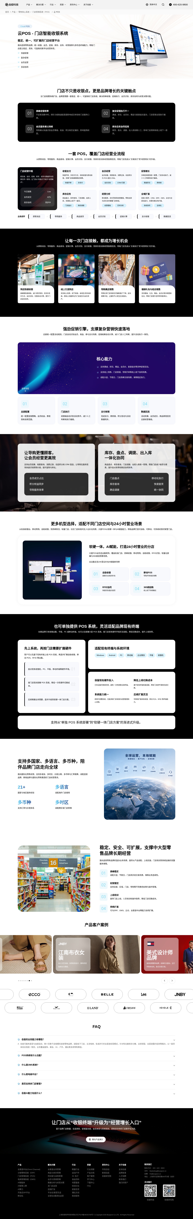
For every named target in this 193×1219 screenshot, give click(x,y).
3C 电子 (75, 1176)
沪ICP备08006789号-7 (86, 1215)
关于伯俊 (87, 5)
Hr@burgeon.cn (155, 1174)
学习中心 (90, 1179)
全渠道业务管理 (54, 1169)
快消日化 (75, 1186)
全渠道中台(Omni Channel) (29, 1169)
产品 (28, 5)
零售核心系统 (23, 12)
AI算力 (20, 1189)
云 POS (57, 12)
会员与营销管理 (54, 1179)
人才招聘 (122, 1176)
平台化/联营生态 (54, 1192)
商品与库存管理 (54, 1173)
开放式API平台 (24, 1192)
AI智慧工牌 (22, 1186)
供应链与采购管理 (55, 1176)
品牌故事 (122, 1173)
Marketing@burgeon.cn (158, 1171)
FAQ (89, 1186)
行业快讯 (105, 1179)
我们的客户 (123, 1183)
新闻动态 (105, 1173)
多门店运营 (52, 1186)
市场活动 (105, 1169)
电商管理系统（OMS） (27, 1179)
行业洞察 (90, 1169)
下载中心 (90, 1183)
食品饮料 (75, 1179)
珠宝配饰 (75, 1196)
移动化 (20, 1196)
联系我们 (122, 1179)
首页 (7, 12)
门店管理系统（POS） (41, 12)
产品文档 (90, 1173)
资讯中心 (73, 5)
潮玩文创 (75, 1192)
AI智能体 (21, 1183)
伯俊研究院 (106, 1176)
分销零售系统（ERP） (27, 1173)
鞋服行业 (75, 1169)
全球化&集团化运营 (56, 1196)
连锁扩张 (51, 1189)
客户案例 (90, 1176)
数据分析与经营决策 (56, 1183)
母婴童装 (75, 1183)
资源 (62, 5)
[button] (18, 980)
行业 (52, 5)
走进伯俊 (122, 1169)
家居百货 (75, 1189)
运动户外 (75, 1173)
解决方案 (40, 5)
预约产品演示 (97, 1139)
